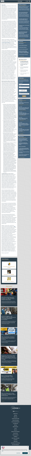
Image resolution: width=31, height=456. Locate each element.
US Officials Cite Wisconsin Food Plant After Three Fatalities (24, 64)
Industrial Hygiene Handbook (23, 54)
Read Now (2, 305)
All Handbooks (21, 56)
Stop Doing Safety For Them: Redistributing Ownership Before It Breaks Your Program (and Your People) (24, 124)
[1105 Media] (15, 411)
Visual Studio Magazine (15, 444)
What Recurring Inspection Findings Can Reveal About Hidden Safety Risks (7, 298)
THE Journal (15, 441)
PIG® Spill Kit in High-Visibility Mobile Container (9, 267)
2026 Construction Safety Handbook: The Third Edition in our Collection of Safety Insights (24, 52)
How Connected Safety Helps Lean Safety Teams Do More (23, 13)
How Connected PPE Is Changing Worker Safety (7, 376)
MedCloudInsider (15, 426)
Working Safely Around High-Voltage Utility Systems (23, 119)
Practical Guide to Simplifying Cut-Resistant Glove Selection (24, 155)
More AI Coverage (22, 38)
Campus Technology (15, 420)
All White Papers (21, 157)
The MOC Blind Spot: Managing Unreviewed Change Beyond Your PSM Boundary (24, 149)
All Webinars (21, 133)
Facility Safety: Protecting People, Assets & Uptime (24, 103)
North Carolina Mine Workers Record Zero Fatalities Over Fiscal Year (24, 67)
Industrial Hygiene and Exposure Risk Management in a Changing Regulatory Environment (8, 318)
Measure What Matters (22, 146)
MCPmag (15, 425)
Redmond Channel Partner (15, 431)
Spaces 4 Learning (15, 434)
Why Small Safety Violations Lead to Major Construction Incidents (8, 338)
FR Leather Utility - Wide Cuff (9, 281)
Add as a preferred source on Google (20, 1)
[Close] (27, 447)
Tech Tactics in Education (15, 438)
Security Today (15, 433)
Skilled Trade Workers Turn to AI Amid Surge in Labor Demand (24, 7)
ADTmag (15, 415)
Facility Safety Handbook (22, 47)
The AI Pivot (15, 439)
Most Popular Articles (23, 59)
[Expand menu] (29, 1)
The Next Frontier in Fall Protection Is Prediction (24, 26)
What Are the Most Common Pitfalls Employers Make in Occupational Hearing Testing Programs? (23, 139)
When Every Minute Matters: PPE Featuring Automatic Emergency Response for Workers (24, 108)
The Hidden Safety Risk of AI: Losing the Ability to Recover (23, 19)
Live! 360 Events (15, 423)
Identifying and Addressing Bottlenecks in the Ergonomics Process (23, 144)
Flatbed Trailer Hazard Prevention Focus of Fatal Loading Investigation (24, 74)
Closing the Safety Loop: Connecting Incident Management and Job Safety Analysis (24, 114)
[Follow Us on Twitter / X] (28, 1)
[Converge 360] (15, 408)
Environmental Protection (15, 421)
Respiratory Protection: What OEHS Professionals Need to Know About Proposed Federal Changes (8, 357)
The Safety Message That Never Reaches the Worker (24, 62)
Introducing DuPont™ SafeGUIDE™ (9, 274)
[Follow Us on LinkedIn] (27, 1)
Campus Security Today (15, 418)
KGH (14, 226)
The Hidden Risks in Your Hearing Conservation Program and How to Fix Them (24, 130)
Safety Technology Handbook (23, 49)
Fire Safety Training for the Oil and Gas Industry (24, 152)
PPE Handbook (21, 43)
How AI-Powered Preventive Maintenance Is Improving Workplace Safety (23, 32)
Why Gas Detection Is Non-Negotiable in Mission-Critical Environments (8, 394)
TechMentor (15, 436)
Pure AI (15, 428)
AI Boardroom (15, 413)
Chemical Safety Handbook (23, 45)
